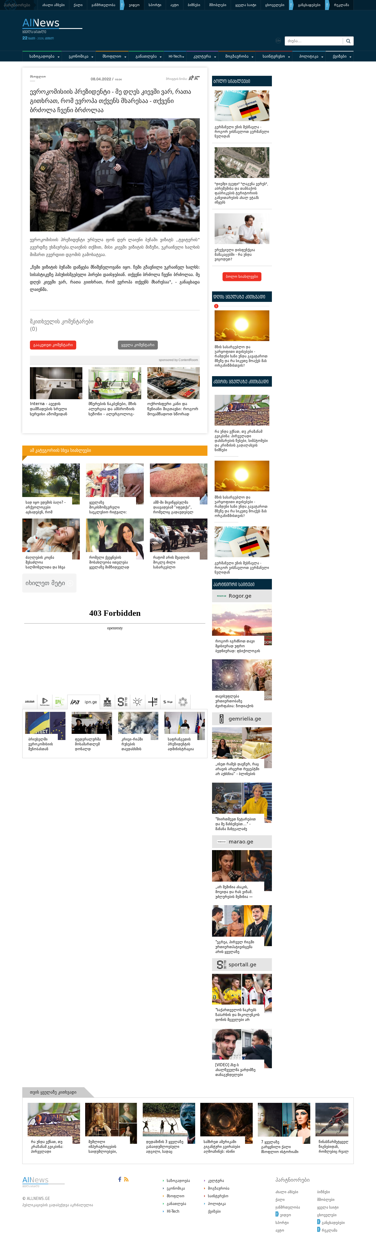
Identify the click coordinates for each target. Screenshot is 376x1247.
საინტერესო (274, 56)
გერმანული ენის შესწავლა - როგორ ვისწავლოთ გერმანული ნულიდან (242, 132)
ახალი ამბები (53, 5)
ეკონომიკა (79, 56)
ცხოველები (274, 5)
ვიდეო (134, 5)
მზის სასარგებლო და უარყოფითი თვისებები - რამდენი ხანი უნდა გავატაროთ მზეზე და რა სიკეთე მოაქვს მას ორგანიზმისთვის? (241, 337)
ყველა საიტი (245, 5)
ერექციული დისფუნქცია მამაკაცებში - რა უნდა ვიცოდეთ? (235, 254)
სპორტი (155, 5)
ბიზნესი (194, 5)
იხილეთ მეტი (46, 583)
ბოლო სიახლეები (242, 276)
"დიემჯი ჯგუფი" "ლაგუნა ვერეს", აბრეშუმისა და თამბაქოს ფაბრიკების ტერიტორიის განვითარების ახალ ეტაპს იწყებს (241, 193)
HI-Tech (175, 56)
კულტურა (202, 56)
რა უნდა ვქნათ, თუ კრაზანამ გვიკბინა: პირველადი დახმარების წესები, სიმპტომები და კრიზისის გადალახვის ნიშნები (241, 440)
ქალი (78, 5)
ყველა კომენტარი (137, 345)
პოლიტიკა (308, 56)
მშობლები (217, 5)
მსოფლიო (112, 56)
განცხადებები (309, 5)
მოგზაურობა (237, 56)
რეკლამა (341, 5)
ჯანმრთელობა (103, 5)
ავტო (174, 5)
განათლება (146, 56)
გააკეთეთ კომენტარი (53, 345)
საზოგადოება (41, 56)
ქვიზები (340, 56)
